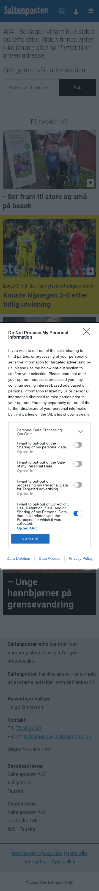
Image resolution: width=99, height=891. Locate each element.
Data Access (49, 558)
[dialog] (49, 445)
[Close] (88, 333)
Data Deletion (18, 558)
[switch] (77, 445)
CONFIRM (30, 538)
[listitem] (49, 432)
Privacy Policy (81, 558)
